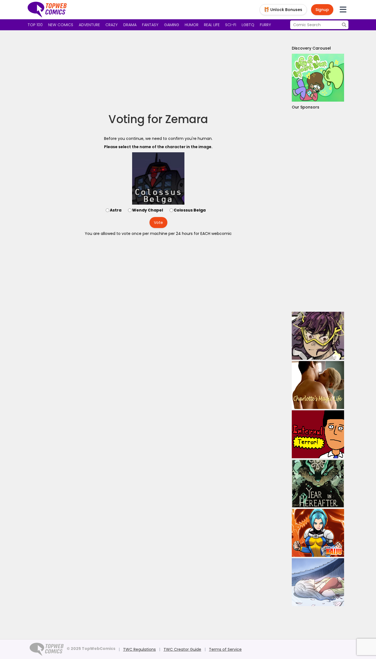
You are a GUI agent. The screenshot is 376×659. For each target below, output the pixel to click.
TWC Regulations (139, 649)
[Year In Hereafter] (318, 484)
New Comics (60, 25)
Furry (265, 25)
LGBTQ (248, 25)
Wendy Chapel (147, 210)
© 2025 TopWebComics (91, 648)
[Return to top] (47, 9)
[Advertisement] (158, 71)
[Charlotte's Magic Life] (318, 385)
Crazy (111, 25)
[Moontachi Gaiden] (318, 582)
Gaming (171, 25)
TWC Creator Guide (182, 649)
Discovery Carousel (311, 48)
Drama (130, 25)
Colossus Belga (190, 210)
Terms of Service (225, 649)
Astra (115, 210)
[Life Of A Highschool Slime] (318, 78)
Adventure (89, 25)
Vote (158, 222)
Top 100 (35, 25)
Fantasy (150, 25)
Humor (191, 25)
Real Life (212, 25)
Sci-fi (230, 25)
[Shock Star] (318, 336)
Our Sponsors (305, 107)
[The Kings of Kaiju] (318, 533)
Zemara (186, 119)
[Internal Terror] (318, 434)
